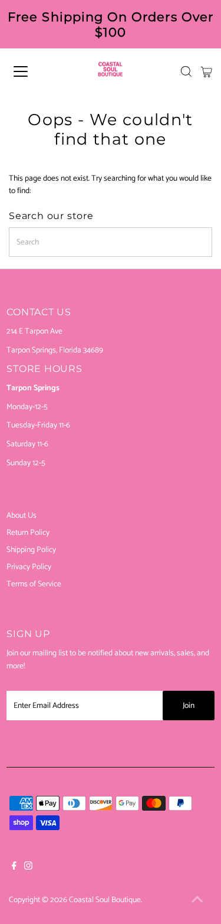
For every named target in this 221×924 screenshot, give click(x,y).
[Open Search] (186, 71)
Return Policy (28, 532)
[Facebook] (14, 867)
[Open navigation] (30, 71)
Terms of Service (33, 583)
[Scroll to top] (197, 900)
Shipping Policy (31, 549)
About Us (21, 515)
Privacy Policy (28, 566)
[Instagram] (28, 867)
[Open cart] (206, 71)
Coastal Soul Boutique (105, 899)
